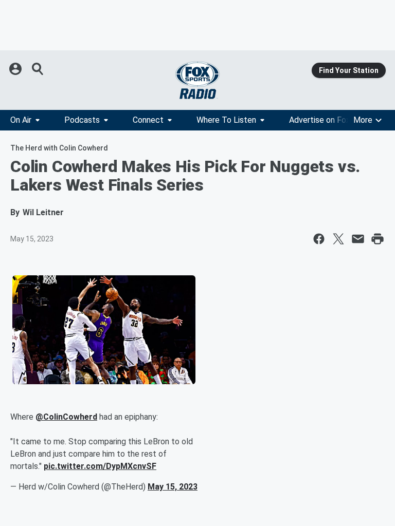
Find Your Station (349, 70)
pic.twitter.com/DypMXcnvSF (100, 466)
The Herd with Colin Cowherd (59, 148)
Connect (148, 120)
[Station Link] (197, 80)
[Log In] (16, 69)
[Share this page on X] (338, 239)
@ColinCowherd (66, 417)
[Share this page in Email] (358, 239)
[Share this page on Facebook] (319, 239)
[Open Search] (38, 69)
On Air (20, 120)
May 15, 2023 (173, 487)
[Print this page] (377, 239)
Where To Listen (226, 120)
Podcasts (82, 120)
